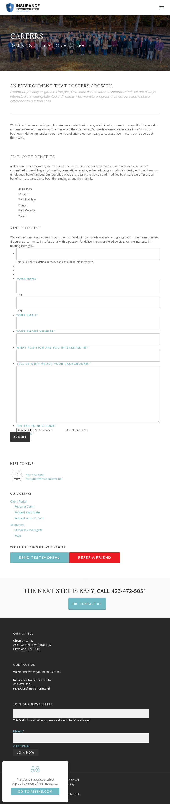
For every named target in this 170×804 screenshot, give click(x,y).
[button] (161, 8)
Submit (20, 436)
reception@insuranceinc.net (44, 479)
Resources (17, 525)
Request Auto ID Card (29, 518)
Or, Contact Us (87, 604)
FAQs (18, 535)
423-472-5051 (35, 475)
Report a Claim (24, 506)
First (19, 295)
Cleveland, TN (23, 641)
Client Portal (18, 501)
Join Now (26, 752)
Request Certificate (27, 512)
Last (19, 311)
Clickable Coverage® (28, 530)
